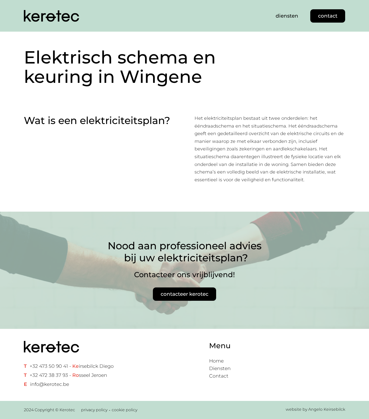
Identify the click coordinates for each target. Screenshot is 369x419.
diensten (287, 16)
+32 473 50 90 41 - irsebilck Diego (72, 366)
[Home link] (51, 16)
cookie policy (124, 409)
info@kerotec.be (49, 384)
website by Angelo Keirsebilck (315, 409)
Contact (218, 376)
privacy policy (94, 409)
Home (216, 361)
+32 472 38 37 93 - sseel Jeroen (68, 375)
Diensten (220, 368)
